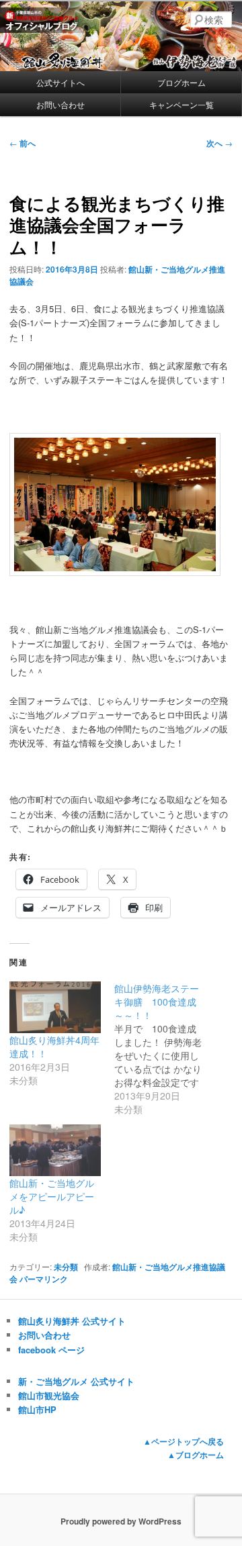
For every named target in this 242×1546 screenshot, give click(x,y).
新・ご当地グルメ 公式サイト (76, 1381)
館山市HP (37, 1409)
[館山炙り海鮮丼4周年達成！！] (55, 1007)
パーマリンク (43, 1279)
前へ (22, 143)
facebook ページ (51, 1349)
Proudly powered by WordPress (121, 1521)
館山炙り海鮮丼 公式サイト (72, 1320)
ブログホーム (181, 82)
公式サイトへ (60, 82)
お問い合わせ (60, 104)
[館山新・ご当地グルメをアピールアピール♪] (55, 1150)
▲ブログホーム (195, 1455)
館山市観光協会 (48, 1395)
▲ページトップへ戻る (183, 1441)
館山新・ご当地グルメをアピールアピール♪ (51, 1196)
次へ (219, 143)
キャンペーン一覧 (181, 104)
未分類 (66, 1267)
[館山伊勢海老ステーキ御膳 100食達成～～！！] (166, 1048)
